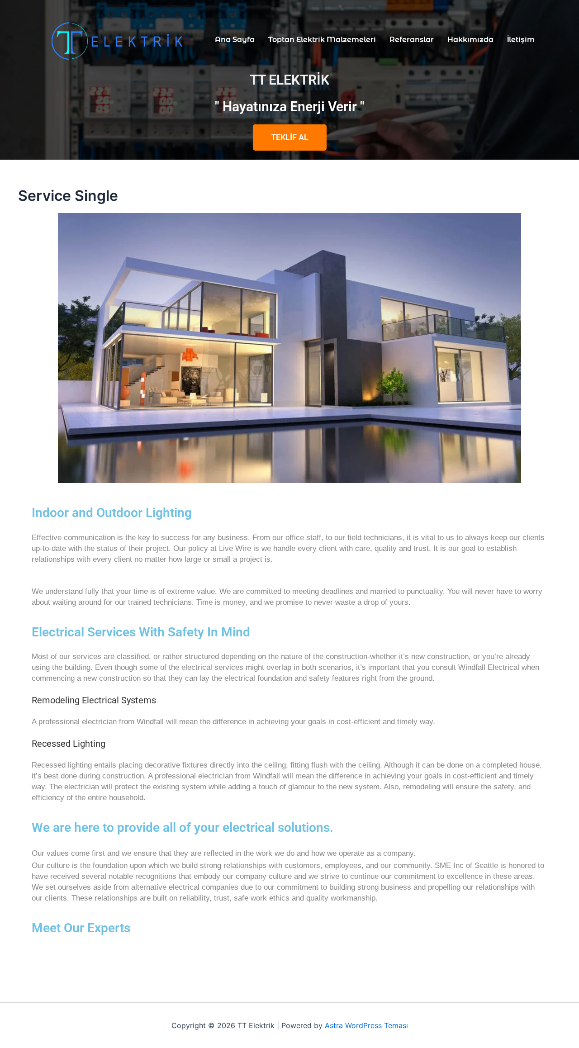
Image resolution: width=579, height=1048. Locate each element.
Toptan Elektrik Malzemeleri (322, 39)
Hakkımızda (470, 39)
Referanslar (411, 39)
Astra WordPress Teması (366, 1025)
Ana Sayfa (235, 39)
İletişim (521, 39)
